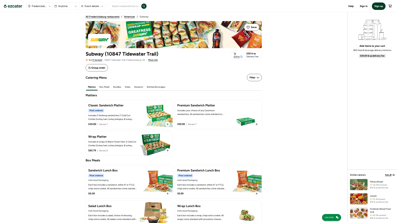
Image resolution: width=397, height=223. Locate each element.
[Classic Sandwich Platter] (129, 114)
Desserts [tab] (138, 87)
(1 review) (97, 60)
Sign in (364, 6)
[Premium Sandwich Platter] (218, 114)
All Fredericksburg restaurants (102, 16)
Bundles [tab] (117, 87)
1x (237, 55)
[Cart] (390, 6)
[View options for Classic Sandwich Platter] (167, 124)
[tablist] (174, 87)
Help (351, 6)
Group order (98, 67)
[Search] (144, 6)
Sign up (378, 6)
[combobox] (124, 6)
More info (153, 60)
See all (388, 175)
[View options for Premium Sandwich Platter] (256, 124)
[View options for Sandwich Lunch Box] (167, 193)
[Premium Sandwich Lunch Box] (218, 182)
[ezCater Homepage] (13, 6)
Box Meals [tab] (104, 87)
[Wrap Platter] (129, 143)
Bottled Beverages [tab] (156, 87)
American (129, 16)
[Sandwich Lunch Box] (129, 182)
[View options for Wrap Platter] (167, 150)
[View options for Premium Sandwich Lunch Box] (256, 193)
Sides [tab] (127, 87)
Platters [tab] (92, 87)
